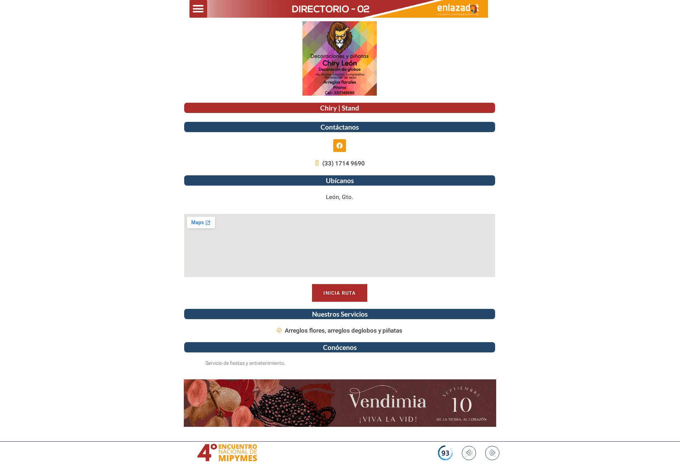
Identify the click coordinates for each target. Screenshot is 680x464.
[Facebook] (339, 145)
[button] (198, 9)
